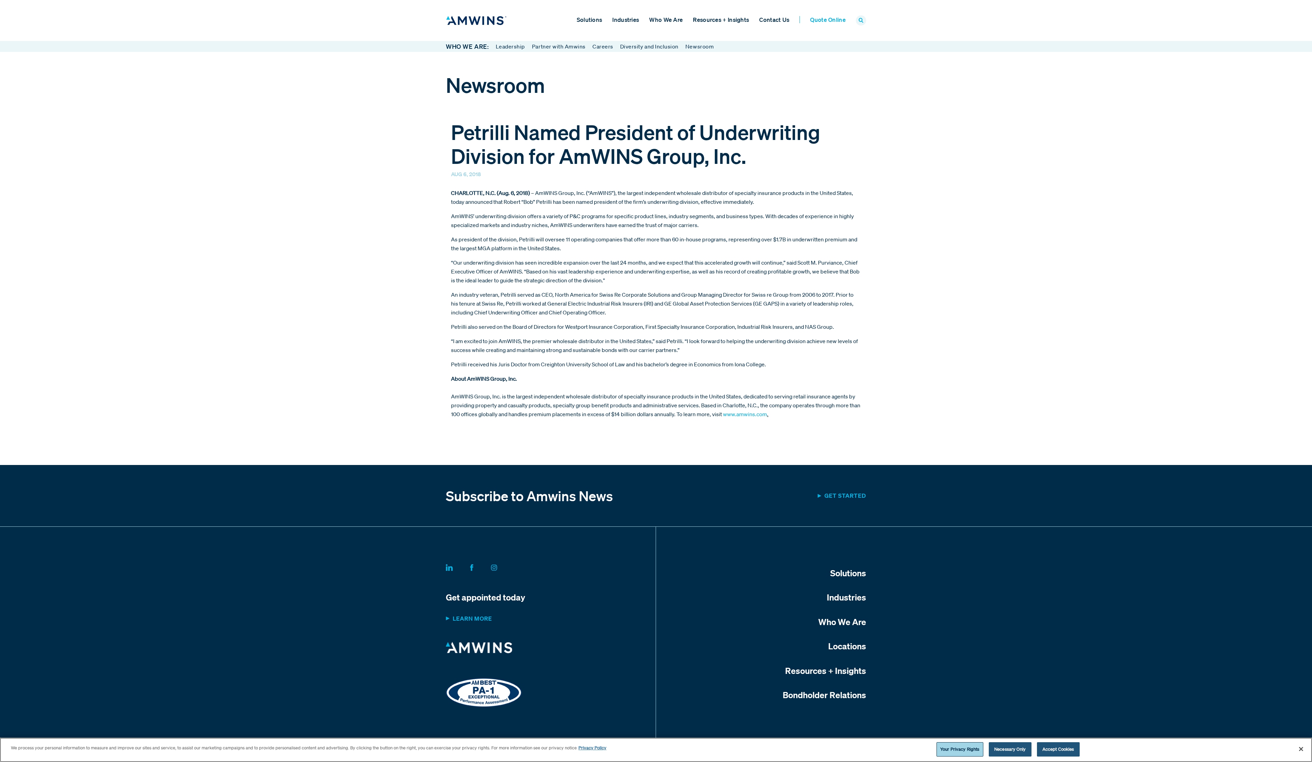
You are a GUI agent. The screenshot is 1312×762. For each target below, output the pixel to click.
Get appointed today (485, 597)
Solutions (589, 19)
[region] (656, 750)
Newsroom (699, 46)
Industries (625, 19)
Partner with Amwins (559, 46)
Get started (845, 495)
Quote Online (828, 19)
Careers (602, 46)
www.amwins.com (745, 414)
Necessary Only (1010, 749)
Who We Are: (467, 46)
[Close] (1301, 749)
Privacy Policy (592, 748)
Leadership (510, 46)
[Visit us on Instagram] (502, 566)
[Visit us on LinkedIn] (457, 566)
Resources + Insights (721, 19)
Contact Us (774, 19)
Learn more (472, 618)
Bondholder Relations (824, 694)
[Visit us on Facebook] (480, 566)
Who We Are (666, 19)
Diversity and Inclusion (649, 46)
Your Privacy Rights (959, 749)
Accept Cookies (1058, 749)
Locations (847, 645)
